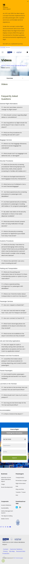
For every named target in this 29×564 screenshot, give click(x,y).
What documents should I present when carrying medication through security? (13, 224)
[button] (28, 1)
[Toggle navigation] (3, 52)
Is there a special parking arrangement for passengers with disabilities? (12, 286)
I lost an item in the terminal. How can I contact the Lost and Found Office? (14, 388)
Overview (10, 78)
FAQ (17, 495)
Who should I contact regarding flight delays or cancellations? (14, 116)
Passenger (2, 47)
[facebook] (1, 527)
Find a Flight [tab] (14, 429)
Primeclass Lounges (21, 480)
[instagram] (5, 527)
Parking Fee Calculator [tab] (14, 433)
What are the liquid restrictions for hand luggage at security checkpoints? (13, 178)
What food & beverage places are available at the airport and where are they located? (13, 326)
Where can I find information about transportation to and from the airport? (14, 295)
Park (17, 486)
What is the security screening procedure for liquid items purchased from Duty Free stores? (13, 234)
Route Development (7, 487)
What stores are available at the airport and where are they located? (13, 335)
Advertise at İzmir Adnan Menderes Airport (6, 479)
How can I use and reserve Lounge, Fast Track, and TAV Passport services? (13, 312)
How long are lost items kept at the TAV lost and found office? (13, 404)
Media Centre (5, 519)
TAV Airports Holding (6, 516)
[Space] (14, 52)
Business (8, 47)
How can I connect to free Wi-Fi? (13, 318)
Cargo (3, 484)
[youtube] (10, 527)
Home (3, 65)
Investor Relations (6, 505)
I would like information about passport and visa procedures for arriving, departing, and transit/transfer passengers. (13, 362)
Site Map (12, 551)
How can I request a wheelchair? (13, 305)
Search (14, 458)
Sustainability (5, 508)
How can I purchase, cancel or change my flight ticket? (12, 108)
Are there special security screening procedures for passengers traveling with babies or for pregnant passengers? (14, 204)
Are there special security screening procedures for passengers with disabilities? (14, 194)
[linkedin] (8, 527)
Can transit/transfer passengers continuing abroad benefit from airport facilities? (13, 376)
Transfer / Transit (21, 492)
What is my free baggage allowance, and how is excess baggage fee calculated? (14, 146)
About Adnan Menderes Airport (16, 65)
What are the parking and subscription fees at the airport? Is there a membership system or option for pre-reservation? (14, 275)
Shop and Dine (20, 489)
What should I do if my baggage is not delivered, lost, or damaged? (14, 155)
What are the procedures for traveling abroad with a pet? (11, 134)
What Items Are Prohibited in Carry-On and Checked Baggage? (13, 185)
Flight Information (21, 483)
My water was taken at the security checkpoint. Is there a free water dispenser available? (13, 214)
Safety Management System (7, 512)
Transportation (20, 477)
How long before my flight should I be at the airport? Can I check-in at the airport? (14, 125)
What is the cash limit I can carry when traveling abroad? (12, 262)
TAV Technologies (18, 558)
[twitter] (3, 527)
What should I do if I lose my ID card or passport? (14, 396)
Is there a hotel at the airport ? (13, 414)
